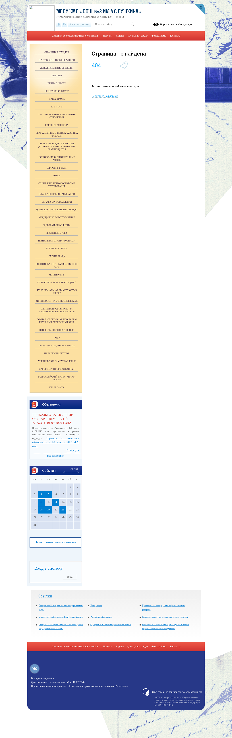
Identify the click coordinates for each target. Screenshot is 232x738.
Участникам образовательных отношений (56, 116)
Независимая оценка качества (55, 542)
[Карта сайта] (64, 24)
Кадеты (120, 35)
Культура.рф (96, 605)
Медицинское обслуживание (57, 217)
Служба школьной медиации (57, 194)
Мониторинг (57, 274)
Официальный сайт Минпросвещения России (110, 624)
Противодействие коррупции (57, 60)
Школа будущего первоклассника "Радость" (57, 134)
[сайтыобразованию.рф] (199, 9)
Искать (132, 24)
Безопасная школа (56, 125)
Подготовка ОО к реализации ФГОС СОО (57, 265)
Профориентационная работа (57, 345)
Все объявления (55, 455)
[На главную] (58, 24)
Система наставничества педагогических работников (57, 310)
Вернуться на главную (105, 96)
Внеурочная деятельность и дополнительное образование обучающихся (56, 146)
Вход (69, 576)
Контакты (175, 35)
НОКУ (57, 338)
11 (41, 502)
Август (74, 468)
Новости (107, 35)
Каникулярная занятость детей (56, 282)
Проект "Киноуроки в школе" (56, 330)
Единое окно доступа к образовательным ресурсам (165, 617)
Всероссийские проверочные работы (57, 158)
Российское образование (101, 617)
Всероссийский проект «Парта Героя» (56, 378)
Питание (56, 75)
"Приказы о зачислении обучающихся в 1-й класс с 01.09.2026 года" (55, 442)
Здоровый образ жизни (57, 225)
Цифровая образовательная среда (56, 209)
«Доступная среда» (137, 35)
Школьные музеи (56, 233)
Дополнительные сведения (56, 68)
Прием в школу (56, 83)
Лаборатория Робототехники (56, 369)
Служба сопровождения (57, 202)
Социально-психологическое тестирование (56, 185)
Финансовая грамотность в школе (57, 301)
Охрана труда (57, 256)
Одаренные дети (57, 168)
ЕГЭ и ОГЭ (56, 106)
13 (55, 502)
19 (48, 509)
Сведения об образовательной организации (75, 35)
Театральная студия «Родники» (57, 240)
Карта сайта (56, 387)
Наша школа (57, 99)
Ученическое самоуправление (57, 361)
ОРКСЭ (56, 175)
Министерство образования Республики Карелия (61, 617)
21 (62, 509)
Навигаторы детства (56, 353)
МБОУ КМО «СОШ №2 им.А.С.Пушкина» (98, 12)
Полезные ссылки (56, 248)
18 (41, 509)
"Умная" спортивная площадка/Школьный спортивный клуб (57, 321)
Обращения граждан (56, 52)
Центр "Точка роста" (57, 91)
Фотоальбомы (159, 35)
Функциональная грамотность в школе (57, 291)
